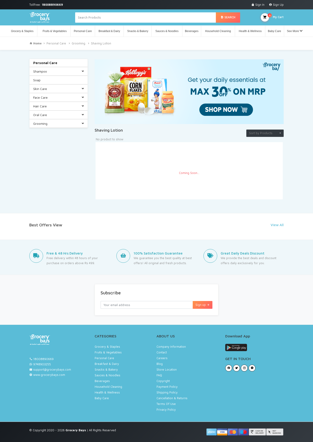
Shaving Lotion (101, 43)
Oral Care (40, 115)
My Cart (276, 16)
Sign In (259, 4)
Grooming (78, 43)
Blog (159, 364)
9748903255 (42, 364)
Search (229, 17)
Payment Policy (167, 386)
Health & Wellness (250, 31)
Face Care (40, 97)
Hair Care (40, 106)
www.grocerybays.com (48, 375)
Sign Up (278, 4)
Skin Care (40, 89)
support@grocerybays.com (52, 369)
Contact (161, 352)
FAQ (159, 375)
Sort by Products (260, 133)
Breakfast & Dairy (109, 31)
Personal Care (83, 31)
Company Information (171, 346)
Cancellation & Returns (171, 398)
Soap (37, 80)
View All (277, 225)
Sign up (201, 304)
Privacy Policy (166, 409)
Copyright (163, 381)
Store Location (166, 369)
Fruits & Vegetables (54, 31)
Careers (161, 358)
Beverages (191, 31)
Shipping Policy (167, 392)
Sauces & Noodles (166, 31)
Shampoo (40, 71)
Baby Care (274, 31)
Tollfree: (46, 4)
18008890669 (43, 359)
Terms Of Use (166, 404)
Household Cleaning (218, 31)
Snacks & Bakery (137, 31)
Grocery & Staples (22, 31)
